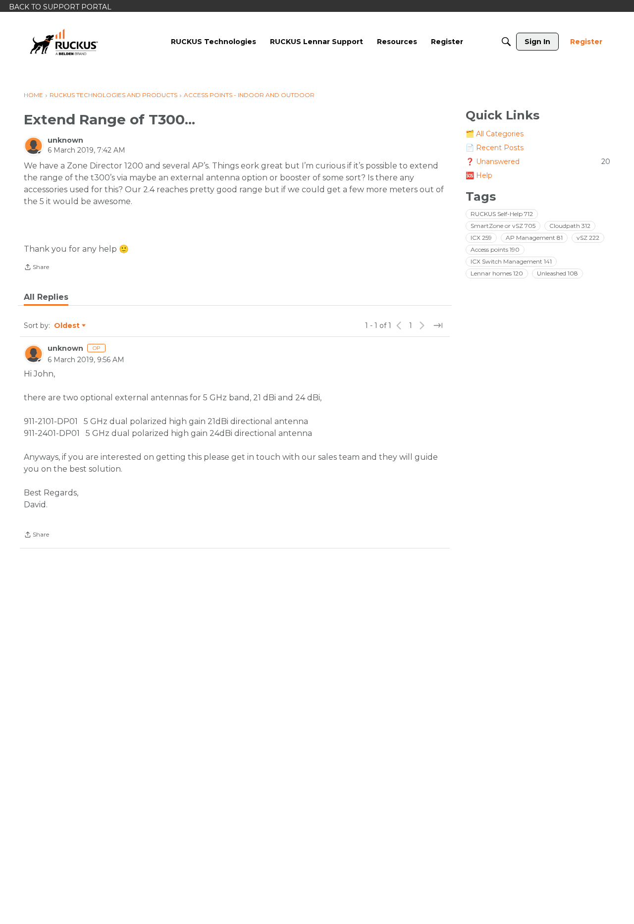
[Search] (506, 42)
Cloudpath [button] (569, 225)
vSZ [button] (588, 237)
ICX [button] (481, 237)
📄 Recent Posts (495, 147)
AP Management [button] (534, 237)
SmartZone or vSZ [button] (503, 225)
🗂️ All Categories (495, 133)
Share (36, 268)
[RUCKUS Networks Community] (64, 41)
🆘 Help (479, 175)
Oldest (67, 326)
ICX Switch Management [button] (511, 261)
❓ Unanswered (538, 161)
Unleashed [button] (557, 273)
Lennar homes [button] (497, 273)
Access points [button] (495, 249)
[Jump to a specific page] (438, 325)
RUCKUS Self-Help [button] (502, 213)
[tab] (46, 297)
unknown (65, 140)
